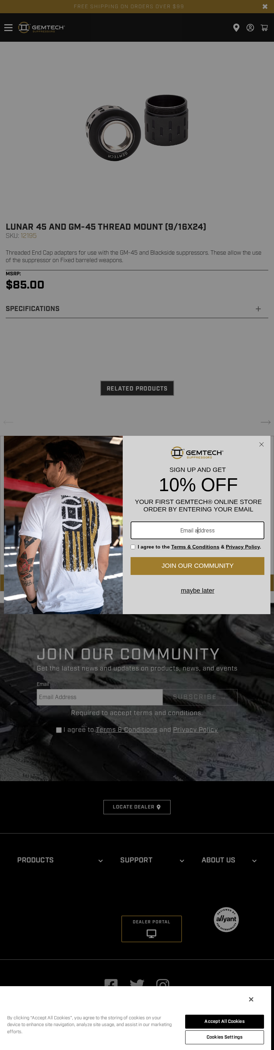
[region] (135, 1017)
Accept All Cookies (224, 1021)
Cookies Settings (225, 1037)
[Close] (251, 999)
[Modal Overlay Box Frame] (137, 525)
